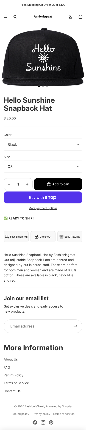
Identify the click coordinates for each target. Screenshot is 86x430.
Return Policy (13, 375)
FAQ (7, 367)
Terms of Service (16, 383)
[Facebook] (35, 422)
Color (7, 135)
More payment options (43, 208)
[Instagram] (43, 422)
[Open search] (15, 17)
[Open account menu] (70, 17)
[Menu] (5, 16)
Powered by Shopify (59, 406)
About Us (11, 359)
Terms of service (64, 414)
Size (7, 157)
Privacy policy (41, 414)
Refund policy (20, 414)
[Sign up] (75, 326)
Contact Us (12, 391)
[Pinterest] (51, 422)
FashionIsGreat (34, 406)
